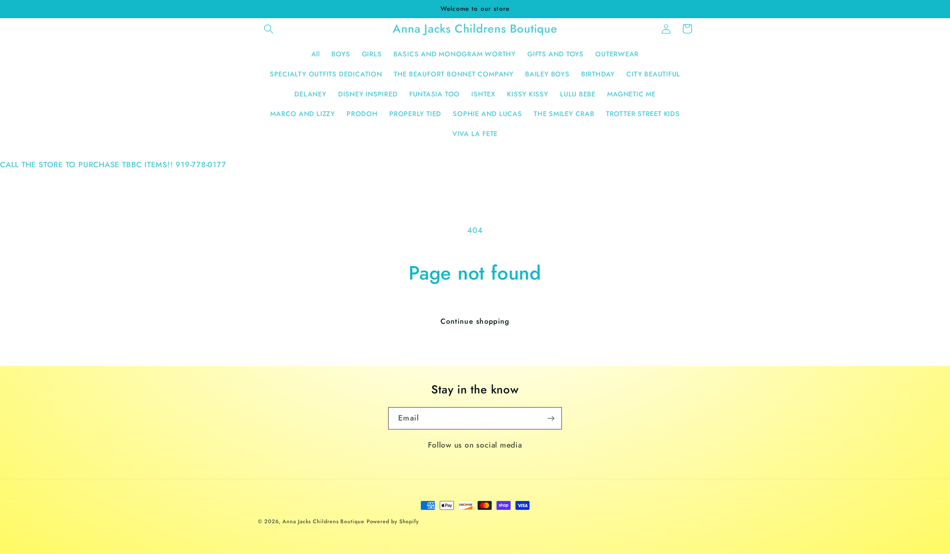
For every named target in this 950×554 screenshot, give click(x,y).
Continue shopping (474, 321)
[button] (268, 28)
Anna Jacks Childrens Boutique (323, 521)
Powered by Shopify (393, 521)
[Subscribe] (550, 418)
